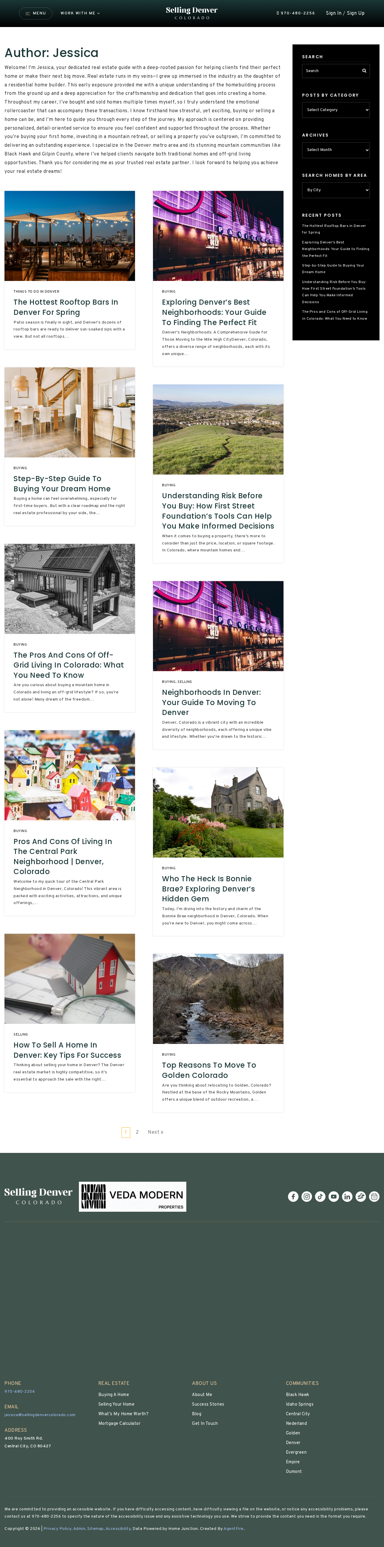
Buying (20, 468)
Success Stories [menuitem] (208, 1404)
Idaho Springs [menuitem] (300, 1404)
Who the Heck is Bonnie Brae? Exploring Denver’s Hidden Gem (208, 889)
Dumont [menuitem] (294, 1472)
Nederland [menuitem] (296, 1424)
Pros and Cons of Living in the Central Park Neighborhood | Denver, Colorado (63, 857)
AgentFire (234, 1528)
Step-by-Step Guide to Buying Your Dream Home (62, 484)
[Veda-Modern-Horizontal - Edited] (132, 1197)
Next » (155, 1132)
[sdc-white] (38, 1197)
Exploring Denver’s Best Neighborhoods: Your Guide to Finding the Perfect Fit (214, 312)
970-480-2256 (297, 13)
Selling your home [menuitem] (116, 1404)
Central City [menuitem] (298, 1414)
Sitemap (95, 1528)
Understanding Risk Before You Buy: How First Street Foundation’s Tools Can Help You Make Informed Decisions (218, 511)
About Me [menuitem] (202, 1395)
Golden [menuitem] (293, 1433)
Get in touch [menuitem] (205, 1424)
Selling (21, 1034)
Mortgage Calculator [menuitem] (119, 1424)
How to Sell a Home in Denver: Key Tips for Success (67, 1050)
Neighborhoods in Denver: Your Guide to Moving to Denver (211, 702)
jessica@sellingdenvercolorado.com (40, 1415)
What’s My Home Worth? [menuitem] (123, 1414)
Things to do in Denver (36, 291)
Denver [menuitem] (293, 1443)
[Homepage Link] (192, 14)
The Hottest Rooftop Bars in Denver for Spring (66, 307)
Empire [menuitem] (293, 1462)
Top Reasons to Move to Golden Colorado (209, 1070)
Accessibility (118, 1528)
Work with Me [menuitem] (78, 13)
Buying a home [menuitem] (113, 1395)
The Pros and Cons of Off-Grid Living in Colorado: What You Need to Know (69, 665)
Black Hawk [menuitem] (297, 1395)
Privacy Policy (57, 1528)
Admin (79, 1528)
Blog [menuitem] (196, 1414)
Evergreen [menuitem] (296, 1452)
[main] (192, 576)
